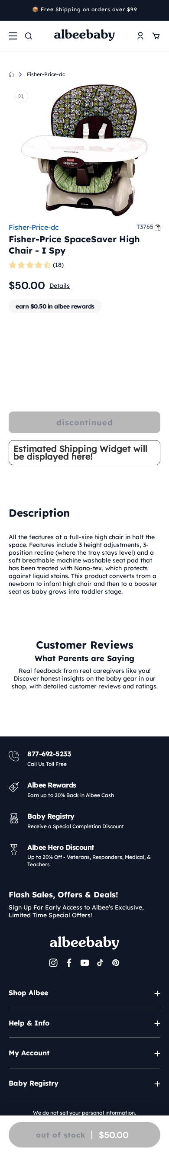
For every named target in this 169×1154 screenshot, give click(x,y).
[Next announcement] (157, 10)
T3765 (144, 227)
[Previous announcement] (11, 10)
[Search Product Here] (28, 36)
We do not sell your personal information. (84, 1112)
